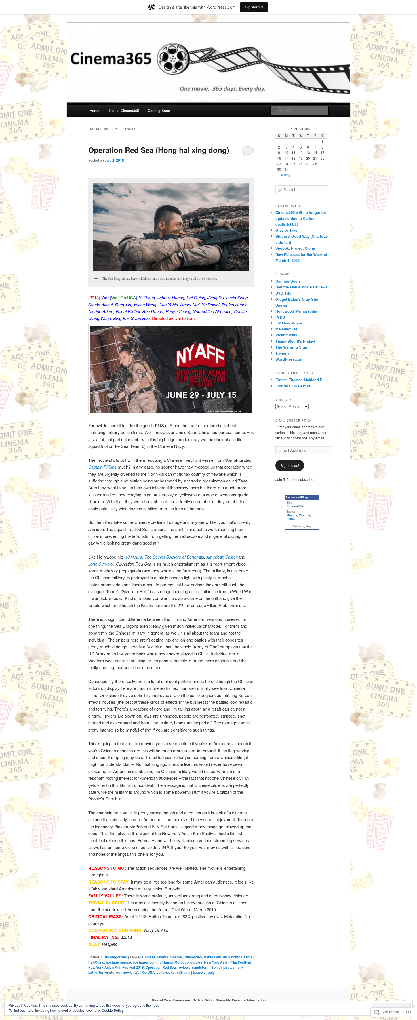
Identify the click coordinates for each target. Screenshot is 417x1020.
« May (285, 174)
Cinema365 (193, 957)
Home (94, 110)
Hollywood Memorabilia (296, 311)
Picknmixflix (286, 335)
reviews (184, 967)
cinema (176, 957)
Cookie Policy (113, 1010)
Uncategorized (115, 957)
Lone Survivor (101, 564)
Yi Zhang (183, 972)
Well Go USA (144, 972)
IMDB (280, 317)
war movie (124, 972)
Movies (292, 515)
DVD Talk (283, 293)
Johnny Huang (161, 962)
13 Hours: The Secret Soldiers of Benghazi (164, 557)
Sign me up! (290, 465)
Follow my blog (302, 526)
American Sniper (221, 557)
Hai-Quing (96, 962)
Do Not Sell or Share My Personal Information (229, 1000)
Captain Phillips (102, 467)
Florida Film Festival (293, 386)
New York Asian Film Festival (227, 962)
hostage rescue (118, 962)
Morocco (181, 962)
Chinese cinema (155, 957)
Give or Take (286, 230)
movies (196, 962)
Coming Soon (159, 110)
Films (248, 957)
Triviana (282, 353)
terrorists (106, 972)
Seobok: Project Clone (295, 248)
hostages (140, 962)
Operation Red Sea (161, 967)
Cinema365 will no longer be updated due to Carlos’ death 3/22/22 (300, 218)
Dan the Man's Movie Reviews (301, 287)
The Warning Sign (291, 347)
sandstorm (201, 967)
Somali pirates (223, 967)
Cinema (304, 515)
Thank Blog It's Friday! (295, 341)
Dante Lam (212, 957)
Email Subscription (293, 420)
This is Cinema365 (123, 110)
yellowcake (166, 972)
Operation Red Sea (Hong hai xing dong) (158, 150)
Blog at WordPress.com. (171, 1000)
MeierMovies (286, 329)
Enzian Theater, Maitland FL (300, 379)
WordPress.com (289, 359)
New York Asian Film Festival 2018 (116, 967)
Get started (254, 7)
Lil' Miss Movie (288, 323)
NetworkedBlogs (297, 497)
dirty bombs (232, 957)
